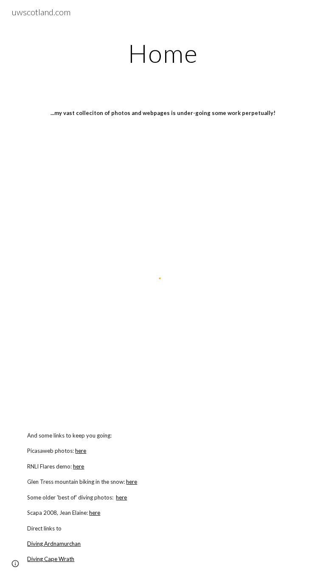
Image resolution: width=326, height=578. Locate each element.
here (80, 450)
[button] (15, 564)
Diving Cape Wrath (50, 559)
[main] (162, 53)
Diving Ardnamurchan (54, 543)
